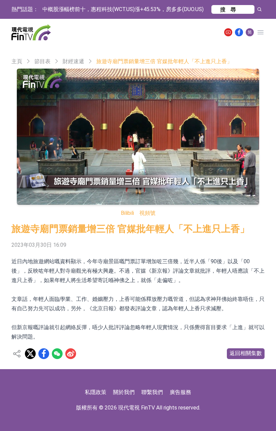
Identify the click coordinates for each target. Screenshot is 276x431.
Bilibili (127, 213)
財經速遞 (73, 61)
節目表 (42, 61)
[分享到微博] (70, 353)
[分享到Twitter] (30, 353)
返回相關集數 (246, 353)
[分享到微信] (57, 353)
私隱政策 (95, 392)
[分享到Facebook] (43, 353)
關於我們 (124, 392)
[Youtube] (228, 32)
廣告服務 (180, 392)
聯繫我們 (152, 392)
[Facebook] (239, 32)
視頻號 (147, 213)
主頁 (16, 61)
